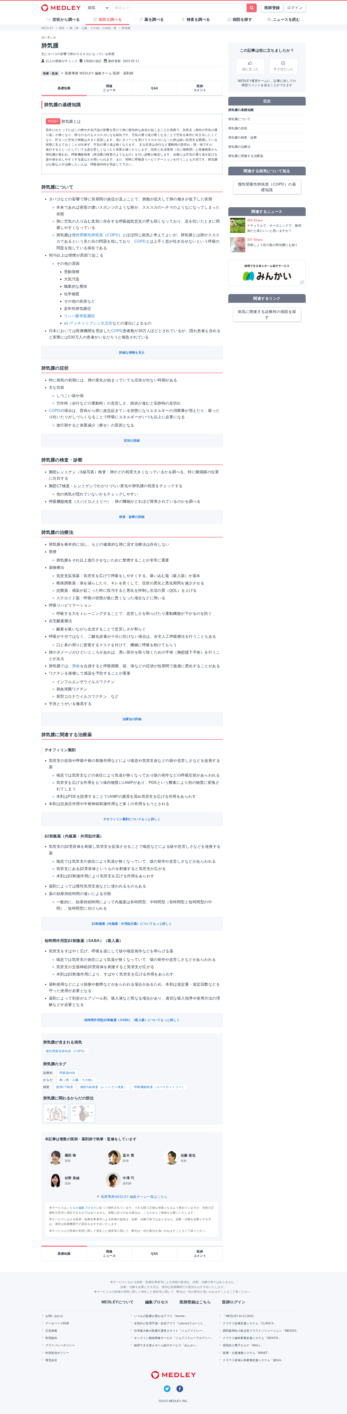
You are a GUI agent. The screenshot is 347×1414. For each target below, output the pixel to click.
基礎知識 (64, 88)
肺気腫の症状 (237, 128)
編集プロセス (157, 1302)
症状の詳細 (132, 440)
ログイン (295, 8)
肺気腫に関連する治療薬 (245, 156)
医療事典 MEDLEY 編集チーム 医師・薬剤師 (99, 73)
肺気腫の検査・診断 (242, 137)
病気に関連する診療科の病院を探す (267, 314)
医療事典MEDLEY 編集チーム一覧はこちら (133, 1197)
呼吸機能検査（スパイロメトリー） (159, 1087)
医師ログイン (233, 1302)
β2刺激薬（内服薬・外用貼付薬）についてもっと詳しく (132, 923)
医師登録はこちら (195, 1302)
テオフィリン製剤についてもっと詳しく (132, 819)
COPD (112, 235)
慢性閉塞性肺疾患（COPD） (66, 1051)
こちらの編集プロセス (81, 1207)
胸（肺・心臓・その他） (76, 1080)
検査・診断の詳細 (132, 517)
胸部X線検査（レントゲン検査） (103, 1087)
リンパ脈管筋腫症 (79, 316)
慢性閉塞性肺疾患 (87, 235)
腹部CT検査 (64, 1087)
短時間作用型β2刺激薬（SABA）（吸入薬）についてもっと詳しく (132, 1020)
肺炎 (76, 666)
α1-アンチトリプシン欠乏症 (88, 323)
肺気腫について (239, 119)
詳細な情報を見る (132, 352)
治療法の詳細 (132, 719)
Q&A (154, 88)
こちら (147, 1212)
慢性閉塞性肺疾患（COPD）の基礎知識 (267, 187)
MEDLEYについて (118, 1302)
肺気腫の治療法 (239, 146)
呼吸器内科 (67, 1073)
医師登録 (272, 8)
